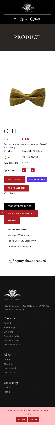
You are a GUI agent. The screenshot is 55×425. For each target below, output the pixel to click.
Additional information (21, 213)
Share (12, 193)
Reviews (12, 220)
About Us (8, 364)
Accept (21, 419)
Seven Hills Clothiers (32, 151)
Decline (33, 419)
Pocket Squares (12, 340)
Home (7, 359)
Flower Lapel (10, 327)
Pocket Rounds (11, 336)
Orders (7, 387)
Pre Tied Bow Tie (12, 344)
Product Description (19, 206)
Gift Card (8, 331)
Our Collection (11, 368)
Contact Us (9, 372)
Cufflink (7, 323)
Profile (7, 391)
